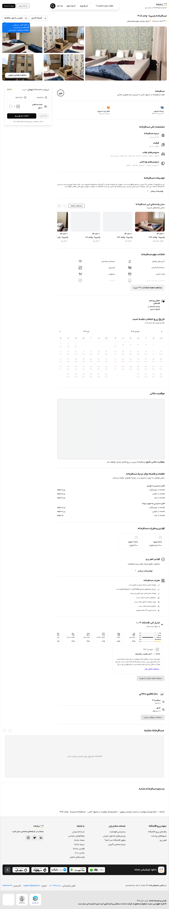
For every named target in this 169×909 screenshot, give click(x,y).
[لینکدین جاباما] (41, 837)
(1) (157, 21)
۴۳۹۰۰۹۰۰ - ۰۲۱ (55, 885)
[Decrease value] (10, 106)
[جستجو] (52, 6)
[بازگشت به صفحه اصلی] (7, 870)
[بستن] (4, 25)
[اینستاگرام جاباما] (28, 837)
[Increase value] (18, 106)
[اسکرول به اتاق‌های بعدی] (59, 206)
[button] (126, 53)
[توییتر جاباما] (34, 837)
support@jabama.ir (31, 885)
